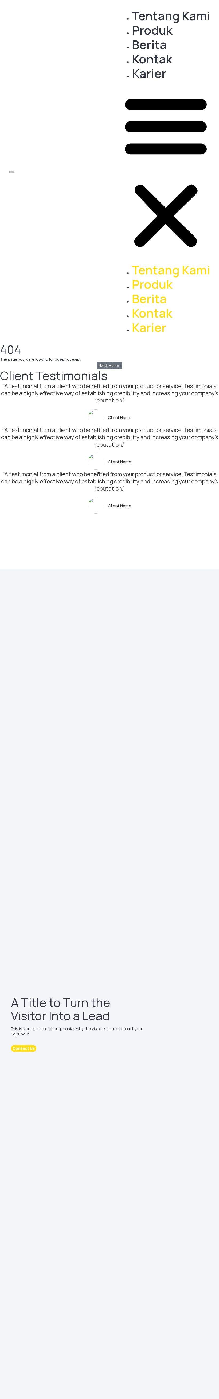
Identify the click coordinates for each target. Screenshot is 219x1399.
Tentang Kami (171, 15)
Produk (152, 30)
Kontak (152, 59)
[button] (165, 171)
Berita (149, 44)
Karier (149, 73)
